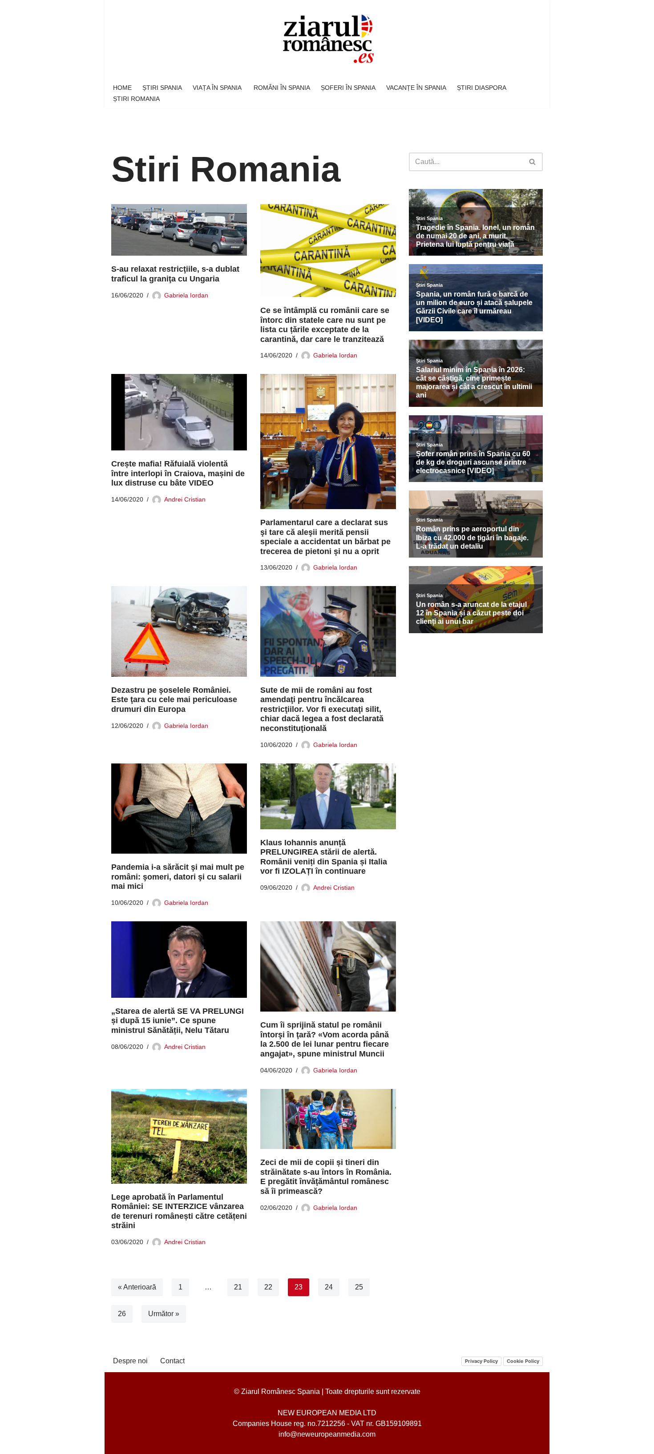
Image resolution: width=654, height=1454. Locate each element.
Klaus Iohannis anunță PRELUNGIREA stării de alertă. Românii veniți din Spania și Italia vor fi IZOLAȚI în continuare (323, 857)
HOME (122, 87)
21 (238, 1287)
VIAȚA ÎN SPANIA (218, 87)
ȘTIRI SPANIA (162, 87)
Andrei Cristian (185, 499)
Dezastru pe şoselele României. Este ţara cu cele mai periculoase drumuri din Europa (174, 700)
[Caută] (533, 162)
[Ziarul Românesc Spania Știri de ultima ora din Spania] (327, 39)
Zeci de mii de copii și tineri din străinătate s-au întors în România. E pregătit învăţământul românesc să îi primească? (326, 1177)
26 (122, 1313)
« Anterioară (137, 1287)
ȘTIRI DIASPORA (481, 87)
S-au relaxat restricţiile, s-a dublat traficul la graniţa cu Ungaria (175, 274)
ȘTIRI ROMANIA (136, 98)
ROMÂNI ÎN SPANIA (282, 87)
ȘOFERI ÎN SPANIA (348, 87)
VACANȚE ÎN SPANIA (416, 87)
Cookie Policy (523, 1361)
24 (329, 1287)
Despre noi (130, 1361)
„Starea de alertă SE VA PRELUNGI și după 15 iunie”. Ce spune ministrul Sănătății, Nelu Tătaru (177, 1021)
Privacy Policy (481, 1361)
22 (268, 1287)
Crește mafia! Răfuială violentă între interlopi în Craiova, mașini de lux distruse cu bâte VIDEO (178, 473)
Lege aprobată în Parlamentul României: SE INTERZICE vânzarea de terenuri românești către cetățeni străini (179, 1211)
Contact (172, 1361)
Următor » (163, 1313)
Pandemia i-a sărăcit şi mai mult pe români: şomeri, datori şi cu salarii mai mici (177, 877)
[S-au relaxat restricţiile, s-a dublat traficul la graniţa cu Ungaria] (179, 230)
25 (359, 1287)
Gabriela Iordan (186, 295)
